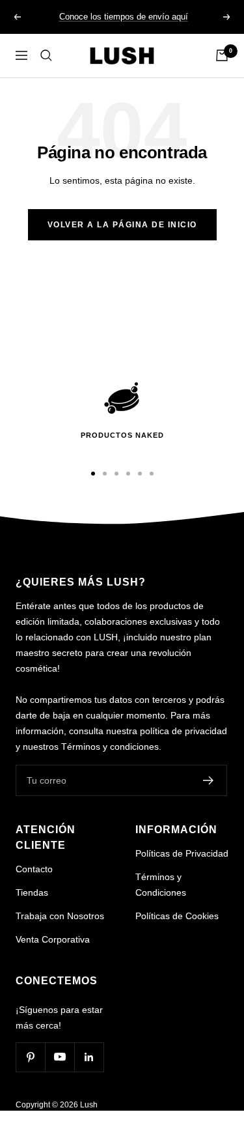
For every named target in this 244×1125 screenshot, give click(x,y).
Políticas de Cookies (177, 916)
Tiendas (32, 892)
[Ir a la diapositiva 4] (128, 474)
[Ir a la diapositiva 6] (152, 474)
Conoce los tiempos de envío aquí (123, 16)
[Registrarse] (208, 780)
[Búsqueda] (46, 55)
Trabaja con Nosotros (60, 916)
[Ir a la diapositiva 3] (116, 474)
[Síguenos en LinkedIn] (88, 1057)
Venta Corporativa (53, 939)
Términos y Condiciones (160, 885)
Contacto (34, 869)
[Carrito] (221, 55)
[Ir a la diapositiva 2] (105, 474)
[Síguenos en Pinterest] (30, 1057)
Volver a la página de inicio (122, 224)
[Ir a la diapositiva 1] (93, 474)
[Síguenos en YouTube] (59, 1057)
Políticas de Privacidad (181, 853)
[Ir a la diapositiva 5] (140, 474)
